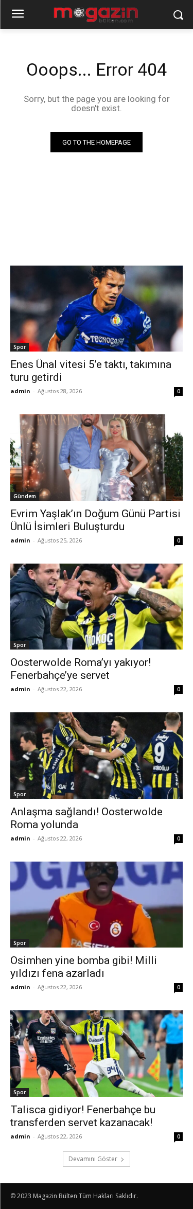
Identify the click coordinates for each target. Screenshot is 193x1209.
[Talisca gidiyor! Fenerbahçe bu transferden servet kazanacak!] (96, 1053)
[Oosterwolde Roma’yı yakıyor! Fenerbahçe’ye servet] (96, 607)
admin (20, 391)
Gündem (24, 496)
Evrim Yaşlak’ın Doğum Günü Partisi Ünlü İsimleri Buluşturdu (95, 520)
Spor (19, 347)
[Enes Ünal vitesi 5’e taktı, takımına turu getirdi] (96, 309)
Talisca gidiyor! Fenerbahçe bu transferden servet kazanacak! (82, 1116)
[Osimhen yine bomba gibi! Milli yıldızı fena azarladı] (96, 905)
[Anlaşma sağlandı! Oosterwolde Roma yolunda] (96, 755)
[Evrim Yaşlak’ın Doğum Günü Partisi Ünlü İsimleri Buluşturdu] (96, 457)
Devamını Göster (92, 1158)
